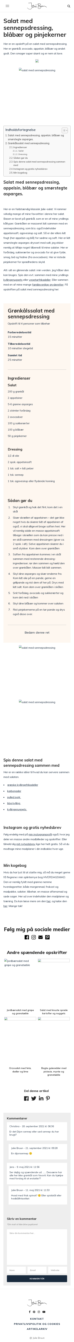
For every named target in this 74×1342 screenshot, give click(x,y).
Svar (63, 1125)
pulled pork (14, 797)
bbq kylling (14, 803)
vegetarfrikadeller (40, 279)
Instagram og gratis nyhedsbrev (30, 168)
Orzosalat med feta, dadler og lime (20, 1070)
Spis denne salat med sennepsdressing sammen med (39, 163)
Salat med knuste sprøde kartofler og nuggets (54, 1012)
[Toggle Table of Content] (63, 130)
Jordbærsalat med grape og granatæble (20, 1012)
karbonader (14, 791)
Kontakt (37, 1318)
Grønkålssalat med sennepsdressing (28, 143)
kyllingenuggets (13, 279)
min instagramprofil (40, 834)
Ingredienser (20, 147)
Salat (20, 150)
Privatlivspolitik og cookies (37, 1324)
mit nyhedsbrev (25, 844)
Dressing (22, 154)
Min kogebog (20, 172)
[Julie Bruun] (37, 6)
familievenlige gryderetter (48, 284)
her (49, 901)
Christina (14, 1126)
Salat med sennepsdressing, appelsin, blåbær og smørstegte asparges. (36, 137)
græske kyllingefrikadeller (22, 784)
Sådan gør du (20, 158)
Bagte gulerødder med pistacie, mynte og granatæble (53, 1071)
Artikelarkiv (37, 1329)
